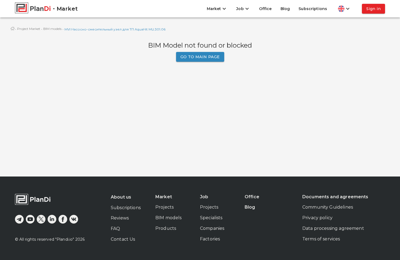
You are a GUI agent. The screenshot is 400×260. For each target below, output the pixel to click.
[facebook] (63, 219)
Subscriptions (313, 8)
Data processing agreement (333, 228)
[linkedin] (52, 219)
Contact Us (123, 239)
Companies (212, 228)
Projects (164, 207)
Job (204, 196)
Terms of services (321, 239)
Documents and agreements (335, 196)
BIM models (52, 29)
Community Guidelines (327, 207)
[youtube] (30, 219)
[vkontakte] (73, 219)
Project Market (28, 29)
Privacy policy (317, 217)
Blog (285, 8)
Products (165, 228)
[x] (41, 219)
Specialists (211, 217)
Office (265, 8)
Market (163, 196)
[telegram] (19, 219)
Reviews (120, 218)
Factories (210, 239)
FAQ (115, 228)
